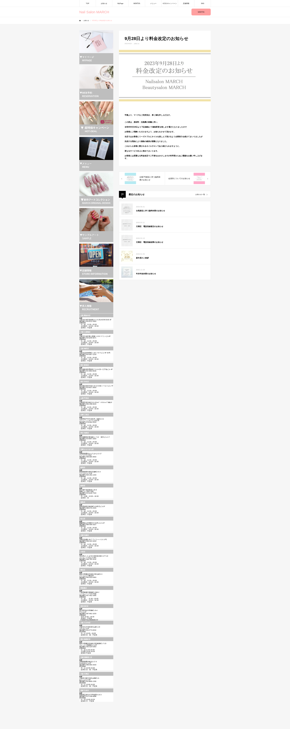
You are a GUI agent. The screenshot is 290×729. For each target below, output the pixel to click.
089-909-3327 (91, 524)
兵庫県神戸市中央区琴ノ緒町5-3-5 (91, 419)
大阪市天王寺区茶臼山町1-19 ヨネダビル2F (89, 627)
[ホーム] (80, 20)
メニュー (153, 3)
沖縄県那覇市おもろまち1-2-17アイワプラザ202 (90, 454)
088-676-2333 (91, 508)
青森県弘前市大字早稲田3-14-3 (90, 695)
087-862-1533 (91, 613)
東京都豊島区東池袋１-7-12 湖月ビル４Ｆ (94, 437)
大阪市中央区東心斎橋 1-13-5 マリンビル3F (95, 336)
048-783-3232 (91, 559)
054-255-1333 (91, 475)
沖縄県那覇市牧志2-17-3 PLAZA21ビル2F (88, 662)
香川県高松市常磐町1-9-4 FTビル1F (88, 611)
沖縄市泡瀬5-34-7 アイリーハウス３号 (93, 539)
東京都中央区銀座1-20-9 (88, 490)
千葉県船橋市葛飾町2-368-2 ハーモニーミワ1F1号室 (89, 593)
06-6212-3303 (91, 321)
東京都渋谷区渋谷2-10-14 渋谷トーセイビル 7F (96, 386)
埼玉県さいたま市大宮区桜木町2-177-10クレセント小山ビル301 (93, 557)
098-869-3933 (91, 457)
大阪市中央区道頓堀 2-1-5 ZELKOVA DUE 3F (95, 320)
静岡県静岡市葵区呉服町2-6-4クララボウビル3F (90, 472)
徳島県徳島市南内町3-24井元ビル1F (92, 506)
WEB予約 (201, 12)
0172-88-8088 (91, 696)
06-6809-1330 (91, 681)
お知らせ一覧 (200, 194)
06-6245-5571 (91, 338)
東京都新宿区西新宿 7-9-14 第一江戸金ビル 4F (96, 369)
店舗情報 (186, 3)
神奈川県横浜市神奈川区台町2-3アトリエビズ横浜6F (90, 575)
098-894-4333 (91, 665)
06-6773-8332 (91, 630)
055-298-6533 (91, 404)
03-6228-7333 (91, 493)
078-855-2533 (91, 422)
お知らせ (104, 3)
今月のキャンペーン (170, 3)
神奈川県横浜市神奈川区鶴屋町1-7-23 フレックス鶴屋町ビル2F (92, 644)
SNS (202, 3)
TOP (87, 3)
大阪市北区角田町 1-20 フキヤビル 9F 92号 (94, 353)
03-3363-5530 (91, 371)
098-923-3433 (91, 541)
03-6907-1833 (91, 439)
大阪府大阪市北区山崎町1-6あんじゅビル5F (89, 679)
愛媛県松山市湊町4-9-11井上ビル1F (92, 523)
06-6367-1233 (91, 354)
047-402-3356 (91, 595)
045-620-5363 (91, 647)
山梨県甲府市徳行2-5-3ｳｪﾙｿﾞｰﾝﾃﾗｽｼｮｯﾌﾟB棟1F (95, 402)
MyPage (120, 3)
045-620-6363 (91, 577)
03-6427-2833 (91, 387)
